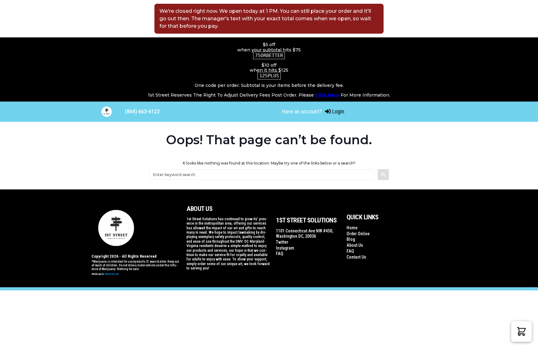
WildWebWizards (111, 274)
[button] (521, 331)
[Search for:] (262, 174)
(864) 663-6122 (142, 111)
